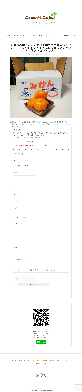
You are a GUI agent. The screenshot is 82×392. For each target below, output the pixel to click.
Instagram (30, 54)
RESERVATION (70, 35)
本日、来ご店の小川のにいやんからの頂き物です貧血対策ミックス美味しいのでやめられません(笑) (2, 196)
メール (16, 236)
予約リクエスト (33, 284)
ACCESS (57, 35)
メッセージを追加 (19, 259)
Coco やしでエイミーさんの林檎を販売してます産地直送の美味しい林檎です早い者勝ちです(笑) (80, 196)
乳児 (15, 208)
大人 (15, 194)
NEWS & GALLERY (21, 35)
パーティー (17, 184)
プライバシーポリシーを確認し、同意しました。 (36, 270)
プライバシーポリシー (52, 270)
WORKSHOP (37, 35)
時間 (15, 172)
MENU (48, 35)
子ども (16, 201)
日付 (15, 160)
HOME (8, 35)
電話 (15, 248)
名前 (15, 224)
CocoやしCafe (50, 54)
